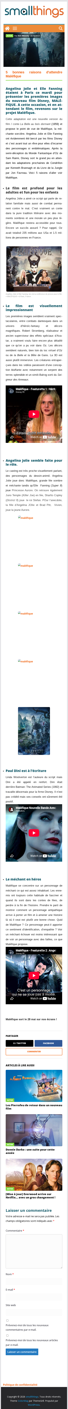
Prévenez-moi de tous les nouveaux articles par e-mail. (32, 1342)
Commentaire (15, 1230)
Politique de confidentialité (20, 1385)
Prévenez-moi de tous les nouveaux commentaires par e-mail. (27, 1327)
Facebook (48, 1043)
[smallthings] (7, 28)
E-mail (10, 1289)
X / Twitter (19, 1043)
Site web (11, 1305)
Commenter (34, 1051)
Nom (10, 1274)
